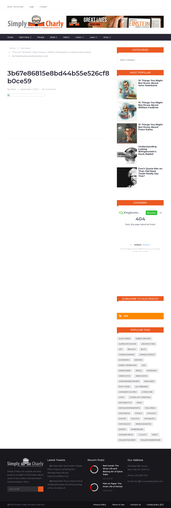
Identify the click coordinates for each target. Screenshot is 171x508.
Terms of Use (118, 504)
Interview (152, 371)
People (40, 37)
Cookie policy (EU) (155, 504)
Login (31, 7)
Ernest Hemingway (128, 365)
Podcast (151, 413)
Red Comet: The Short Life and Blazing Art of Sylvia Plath (113, 470)
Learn (92, 37)
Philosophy (124, 413)
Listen (78, 37)
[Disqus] (58, 174)
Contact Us (135, 504)
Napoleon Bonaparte (129, 408)
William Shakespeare (150, 440)
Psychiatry (149, 419)
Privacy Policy (100, 504)
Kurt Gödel (124, 387)
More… (27, 482)
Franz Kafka (125, 371)
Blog (143, 349)
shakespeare (137, 429)
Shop (105, 37)
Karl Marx (149, 381)
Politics (135, 419)
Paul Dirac (150, 408)
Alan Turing (124, 339)
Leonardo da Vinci (128, 392)
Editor (13, 89)
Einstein (138, 360)
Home (10, 37)
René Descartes (143, 424)
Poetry (122, 419)
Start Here (24, 37)
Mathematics (125, 403)
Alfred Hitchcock (127, 344)
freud (139, 371)
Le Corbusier (141, 387)
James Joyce (124, 376)
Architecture (148, 344)
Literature (147, 392)
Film (144, 365)
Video (155, 435)
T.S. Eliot (142, 435)
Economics (124, 360)
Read (52, 37)
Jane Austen (141, 376)
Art (121, 349)
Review (122, 429)
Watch (66, 37)
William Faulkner (127, 440)
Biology (132, 349)
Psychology (125, 424)
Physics (138, 413)
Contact (43, 7)
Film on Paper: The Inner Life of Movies (113, 485)
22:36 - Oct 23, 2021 (15, 7)
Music (139, 403)
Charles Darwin (126, 355)
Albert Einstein (143, 339)
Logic (121, 397)
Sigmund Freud (126, 435)
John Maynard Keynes (129, 381)
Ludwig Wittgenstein (140, 397)
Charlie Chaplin (147, 355)
